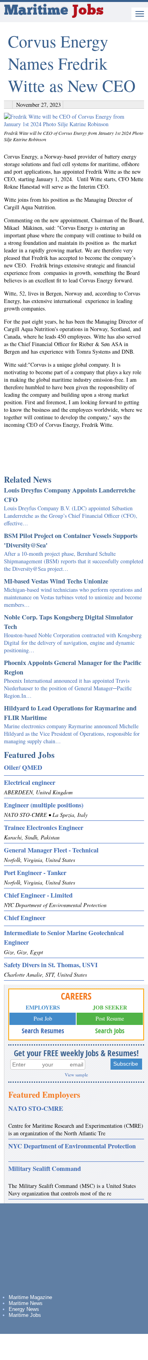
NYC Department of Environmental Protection (72, 1146)
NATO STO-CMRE (35, 1108)
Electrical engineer (29, 782)
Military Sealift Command (44, 1168)
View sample (76, 1075)
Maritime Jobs (25, 1315)
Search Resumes (43, 1030)
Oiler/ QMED (23, 767)
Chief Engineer (24, 917)
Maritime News (26, 1303)
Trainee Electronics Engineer (43, 827)
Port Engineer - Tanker (35, 872)
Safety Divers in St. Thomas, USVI (50, 965)
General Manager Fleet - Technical (51, 850)
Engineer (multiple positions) (43, 805)
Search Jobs (109, 1030)
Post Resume (110, 1018)
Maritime (53, 11)
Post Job (43, 1018)
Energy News (24, 1309)
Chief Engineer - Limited (38, 895)
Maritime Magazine (30, 1297)
